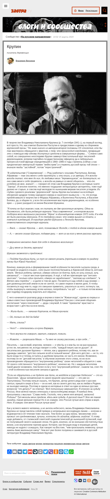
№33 (86, 472)
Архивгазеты (96, 472)
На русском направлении (35, 37)
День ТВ (34, 489)
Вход (81, 10)
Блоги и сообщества (12, 481)
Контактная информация (19, 489)
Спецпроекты (58, 481)
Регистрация (91, 10)
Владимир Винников (25, 61)
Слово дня (38, 481)
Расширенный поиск (58, 473)
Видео (48, 481)
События (27, 481)
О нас (5, 489)
